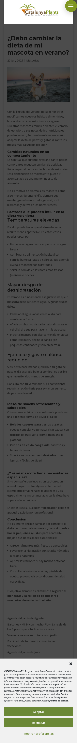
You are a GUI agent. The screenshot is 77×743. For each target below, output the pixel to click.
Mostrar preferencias (38, 733)
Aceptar (38, 712)
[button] (71, 664)
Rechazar (38, 723)
